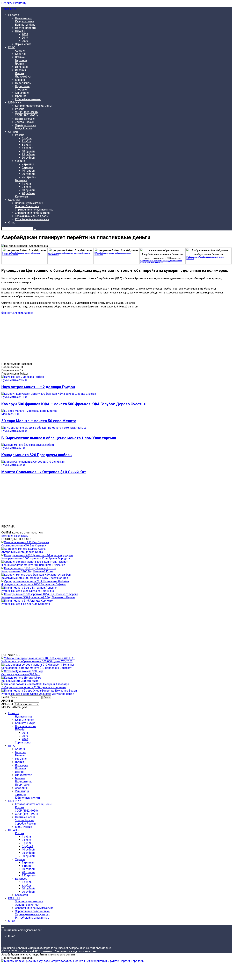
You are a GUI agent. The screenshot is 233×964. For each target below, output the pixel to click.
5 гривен (27, 167)
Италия (19, 73)
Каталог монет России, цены (33, 105)
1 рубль (27, 138)
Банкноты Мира (25, 24)
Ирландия (21, 66)
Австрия (20, 50)
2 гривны (28, 164)
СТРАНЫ (13, 131)
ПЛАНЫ (20, 31)
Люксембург (23, 76)
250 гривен (29, 177)
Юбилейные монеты (28, 99)
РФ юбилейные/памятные (32, 219)
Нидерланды (23, 83)
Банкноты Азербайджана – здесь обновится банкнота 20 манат (21, 254)
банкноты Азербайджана (17, 312)
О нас (11, 222)
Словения (21, 89)
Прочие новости (25, 28)
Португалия (22, 86)
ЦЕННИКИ (14, 102)
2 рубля (26, 141)
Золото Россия (24, 122)
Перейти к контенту (13, 3)
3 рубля (26, 144)
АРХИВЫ (7, 704)
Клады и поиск (24, 21)
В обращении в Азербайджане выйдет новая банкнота (204, 258)
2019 (25, 37)
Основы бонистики (27, 206)
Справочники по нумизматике (34, 209)
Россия (19, 109)
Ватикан (20, 57)
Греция (19, 63)
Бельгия (20, 53)
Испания (20, 70)
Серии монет (23, 44)
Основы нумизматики (29, 203)
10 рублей (28, 151)
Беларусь (21, 180)
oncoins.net (10, 9)
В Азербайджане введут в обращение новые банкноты (112, 254)
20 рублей (28, 193)
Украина (20, 161)
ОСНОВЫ (14, 199)
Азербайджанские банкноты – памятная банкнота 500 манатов (69, 254)
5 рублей (27, 148)
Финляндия (22, 92)
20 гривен (28, 173)
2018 (25, 34)
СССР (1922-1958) (26, 112)
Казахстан (21, 196)
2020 (25, 41)
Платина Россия (25, 118)
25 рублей (28, 154)
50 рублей (28, 157)
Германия (21, 60)
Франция (20, 96)
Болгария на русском (14, 535)
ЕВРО (11, 47)
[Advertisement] (103, 338)
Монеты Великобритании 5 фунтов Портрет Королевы (109, 961)
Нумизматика (23, 18)
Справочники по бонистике (32, 212)
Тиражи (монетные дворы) (32, 216)
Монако (20, 79)
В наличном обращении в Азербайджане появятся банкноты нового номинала (161, 261)
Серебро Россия (25, 125)
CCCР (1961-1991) (26, 115)
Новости (13, 15)
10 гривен (28, 170)
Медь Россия (23, 128)
